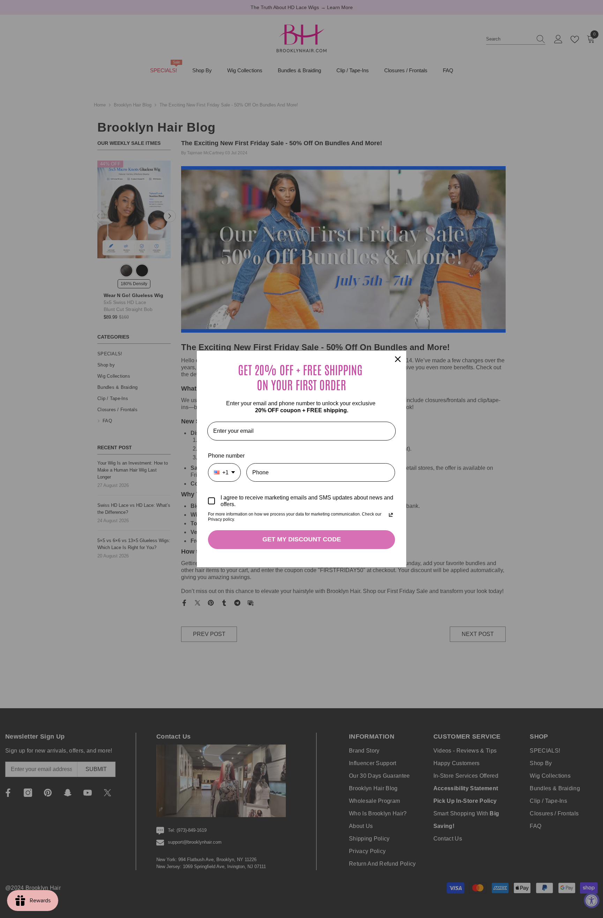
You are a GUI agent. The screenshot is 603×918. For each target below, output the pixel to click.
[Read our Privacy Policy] (391, 515)
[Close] (397, 359)
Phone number (226, 456)
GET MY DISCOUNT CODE (301, 539)
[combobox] (224, 472)
